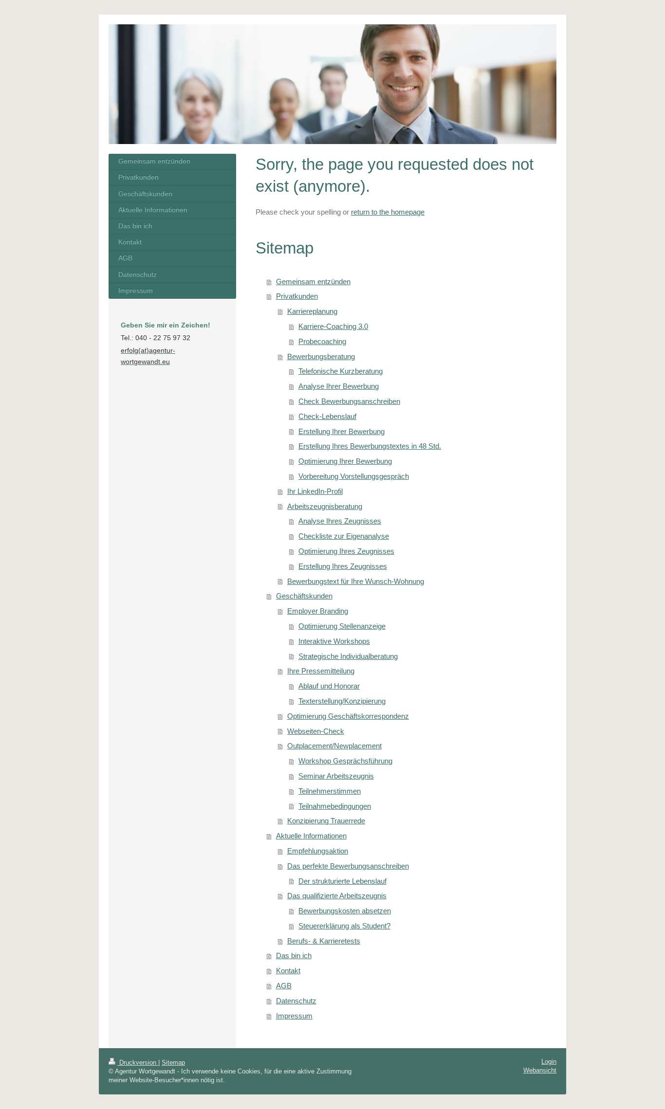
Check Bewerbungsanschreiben (349, 401)
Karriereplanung (312, 311)
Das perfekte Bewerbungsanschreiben (348, 866)
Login (548, 1061)
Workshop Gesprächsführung (345, 761)
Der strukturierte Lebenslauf (342, 881)
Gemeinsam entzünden (313, 281)
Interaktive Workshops (334, 641)
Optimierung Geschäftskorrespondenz (348, 716)
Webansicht (539, 1070)
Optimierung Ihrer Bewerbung (345, 461)
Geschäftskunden (304, 596)
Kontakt (288, 970)
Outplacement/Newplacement (334, 746)
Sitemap (173, 1062)
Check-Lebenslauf (327, 416)
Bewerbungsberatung (321, 356)
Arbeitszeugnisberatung (324, 506)
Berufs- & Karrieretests (323, 941)
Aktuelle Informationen (311, 836)
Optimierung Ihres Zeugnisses (346, 551)
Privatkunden (297, 296)
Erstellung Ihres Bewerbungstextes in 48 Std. (369, 446)
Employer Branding (317, 611)
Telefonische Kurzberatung (340, 371)
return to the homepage (388, 212)
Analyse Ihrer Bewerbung (338, 386)
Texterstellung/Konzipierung (342, 701)
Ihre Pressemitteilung (320, 671)
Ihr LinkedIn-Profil (315, 491)
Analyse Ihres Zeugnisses (339, 521)
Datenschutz (296, 1001)
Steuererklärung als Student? (344, 926)
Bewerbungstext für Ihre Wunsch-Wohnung (355, 581)
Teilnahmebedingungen (334, 806)
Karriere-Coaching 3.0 (333, 326)
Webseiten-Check (315, 731)
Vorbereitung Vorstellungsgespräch (353, 476)
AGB (284, 986)
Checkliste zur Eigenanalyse (343, 536)
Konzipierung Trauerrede (326, 821)
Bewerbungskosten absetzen (344, 911)
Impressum (294, 1016)
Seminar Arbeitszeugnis (336, 776)
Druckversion (137, 1062)
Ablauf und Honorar (329, 686)
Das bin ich (294, 955)
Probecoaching (322, 341)
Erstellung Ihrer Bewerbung (341, 431)
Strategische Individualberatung (348, 656)
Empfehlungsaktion (317, 851)
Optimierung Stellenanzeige (342, 626)
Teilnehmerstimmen (329, 791)
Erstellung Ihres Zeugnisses (342, 566)
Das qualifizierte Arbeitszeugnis (337, 895)
